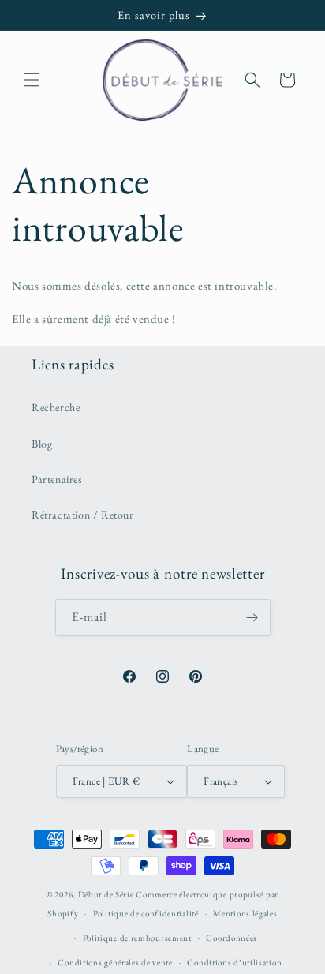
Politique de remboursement (137, 937)
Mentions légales (245, 913)
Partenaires (57, 479)
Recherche (56, 407)
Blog (42, 443)
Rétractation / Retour (83, 515)
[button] (31, 79)
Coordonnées (231, 937)
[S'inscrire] (252, 617)
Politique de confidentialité (146, 913)
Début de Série (106, 894)
